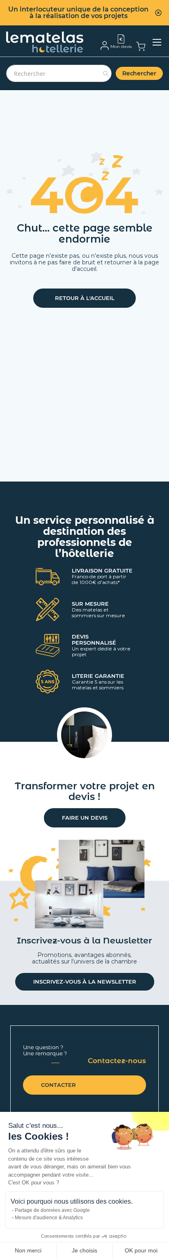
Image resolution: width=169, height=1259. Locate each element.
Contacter (58, 1085)
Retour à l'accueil (84, 298)
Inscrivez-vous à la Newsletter (84, 981)
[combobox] (59, 73)
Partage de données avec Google (52, 1210)
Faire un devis (84, 817)
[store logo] (45, 42)
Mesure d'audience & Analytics (49, 1217)
